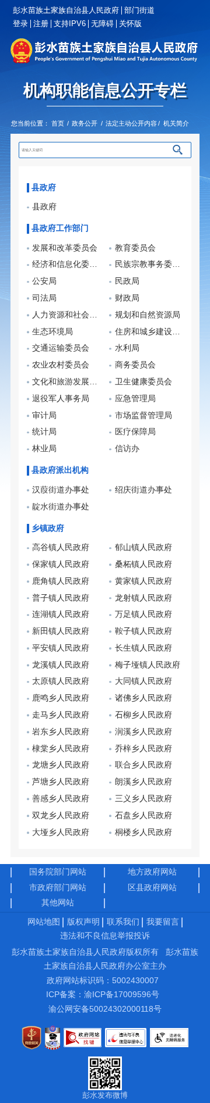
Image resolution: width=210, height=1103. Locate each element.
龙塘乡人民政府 (60, 765)
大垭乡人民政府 (60, 832)
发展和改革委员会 (64, 248)
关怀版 (130, 23)
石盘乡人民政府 (143, 815)
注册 (40, 23)
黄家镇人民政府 (143, 581)
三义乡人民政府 (143, 798)
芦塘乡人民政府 (60, 781)
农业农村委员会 (60, 364)
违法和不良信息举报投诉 (105, 935)
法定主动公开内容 (131, 123)
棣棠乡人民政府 (60, 748)
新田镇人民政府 (60, 631)
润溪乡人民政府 (143, 731)
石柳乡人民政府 (143, 715)
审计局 (44, 415)
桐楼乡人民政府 (143, 832)
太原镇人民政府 (60, 681)
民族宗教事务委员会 (149, 264)
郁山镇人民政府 (143, 547)
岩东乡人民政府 (60, 731)
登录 (20, 23)
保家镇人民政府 (60, 564)
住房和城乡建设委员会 (149, 331)
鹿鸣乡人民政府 (60, 698)
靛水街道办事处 (60, 506)
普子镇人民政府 (60, 598)
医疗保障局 (135, 431)
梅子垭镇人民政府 (147, 665)
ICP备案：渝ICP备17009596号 (102, 994)
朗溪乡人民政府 (143, 781)
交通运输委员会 (60, 348)
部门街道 (139, 10)
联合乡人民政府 (143, 765)
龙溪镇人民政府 (60, 665)
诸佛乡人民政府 (143, 698)
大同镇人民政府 (143, 681)
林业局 (44, 448)
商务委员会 (135, 364)
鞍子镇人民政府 (143, 631)
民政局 (127, 281)
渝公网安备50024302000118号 (105, 1009)
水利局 (127, 348)
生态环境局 (52, 331)
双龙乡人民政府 (60, 815)
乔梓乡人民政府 (143, 748)
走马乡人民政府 (60, 715)
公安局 (44, 281)
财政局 (127, 298)
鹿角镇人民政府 (60, 581)
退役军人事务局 (60, 398)
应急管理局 (135, 398)
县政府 (44, 206)
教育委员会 (135, 248)
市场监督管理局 (143, 415)
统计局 (44, 431)
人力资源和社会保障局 (66, 314)
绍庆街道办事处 (143, 490)
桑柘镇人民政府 (143, 564)
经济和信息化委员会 (66, 264)
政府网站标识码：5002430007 (103, 980)
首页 (57, 123)
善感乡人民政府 (60, 798)
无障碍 (102, 23)
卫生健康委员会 (143, 381)
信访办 (127, 448)
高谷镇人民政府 (60, 547)
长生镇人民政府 (143, 648)
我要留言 (162, 922)
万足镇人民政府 (143, 614)
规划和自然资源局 (147, 314)
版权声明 (83, 922)
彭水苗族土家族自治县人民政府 (66, 10)
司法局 (44, 298)
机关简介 (176, 123)
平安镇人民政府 (60, 648)
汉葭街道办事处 (60, 490)
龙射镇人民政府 (143, 598)
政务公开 (84, 123)
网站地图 (43, 922)
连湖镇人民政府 (60, 614)
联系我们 (123, 922)
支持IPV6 (70, 23)
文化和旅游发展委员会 (66, 381)
